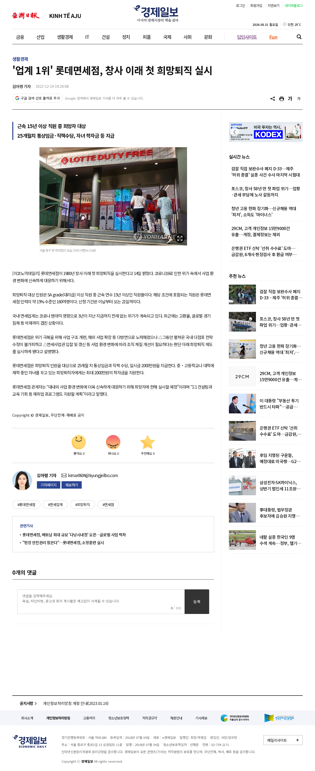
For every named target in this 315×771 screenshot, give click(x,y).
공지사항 (26, 703)
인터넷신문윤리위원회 (235, 718)
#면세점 (108, 504)
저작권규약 (149, 717)
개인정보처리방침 (58, 717)
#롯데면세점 (26, 504)
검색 (299, 36)
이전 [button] (234, 132)
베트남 (65, 15)
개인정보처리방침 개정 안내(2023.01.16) (76, 703)
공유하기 (273, 98)
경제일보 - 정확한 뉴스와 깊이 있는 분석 (29, 741)
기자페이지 (49, 484)
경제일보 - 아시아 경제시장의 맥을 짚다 (157, 13)
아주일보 (26, 15)
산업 (40, 36)
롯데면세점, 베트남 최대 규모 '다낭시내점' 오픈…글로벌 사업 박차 (74, 535)
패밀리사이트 (277, 740)
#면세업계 (55, 504)
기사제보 (201, 717)
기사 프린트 (281, 98)
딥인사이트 (247, 36)
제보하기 (71, 484)
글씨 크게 (290, 98)
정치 (126, 36)
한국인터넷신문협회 (279, 718)
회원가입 (256, 5)
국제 (167, 36)
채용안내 (176, 717)
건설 (106, 36)
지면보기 (274, 5)
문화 (208, 36)
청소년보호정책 (118, 717)
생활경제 (65, 36)
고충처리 (89, 717)
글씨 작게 (299, 98)
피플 (147, 36)
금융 (20, 36)
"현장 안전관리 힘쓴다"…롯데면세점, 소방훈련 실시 (63, 542)
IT (87, 36)
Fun (273, 36)
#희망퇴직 (82, 504)
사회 (187, 36)
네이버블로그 (294, 5)
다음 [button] (297, 132)
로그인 (240, 5)
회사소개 (27, 717)
